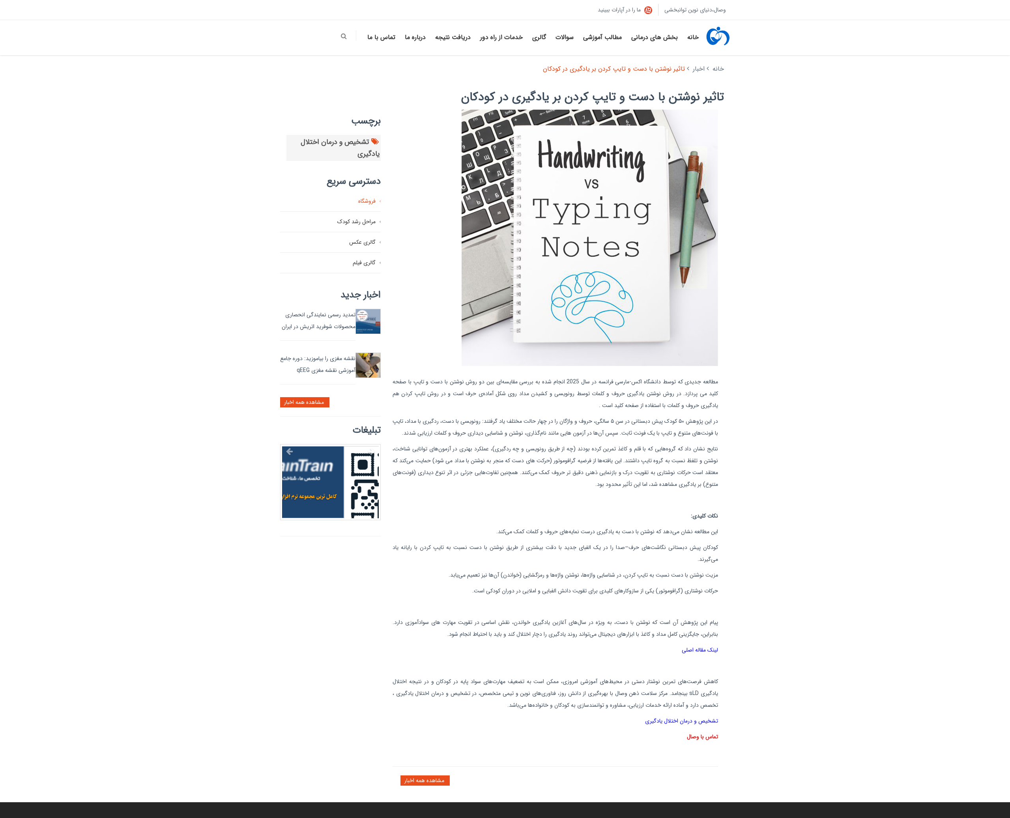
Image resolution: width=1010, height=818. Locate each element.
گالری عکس (362, 242)
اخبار (699, 69)
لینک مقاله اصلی (700, 650)
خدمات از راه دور (501, 37)
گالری (539, 37)
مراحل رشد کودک (356, 221)
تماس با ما (381, 37)
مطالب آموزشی (602, 37)
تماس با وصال (702, 736)
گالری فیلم (364, 262)
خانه (693, 37)
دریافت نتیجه (453, 37)
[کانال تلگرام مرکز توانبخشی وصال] (330, 494)
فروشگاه (367, 201)
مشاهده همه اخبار (425, 780)
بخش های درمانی (654, 37)
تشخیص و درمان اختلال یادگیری (681, 721)
